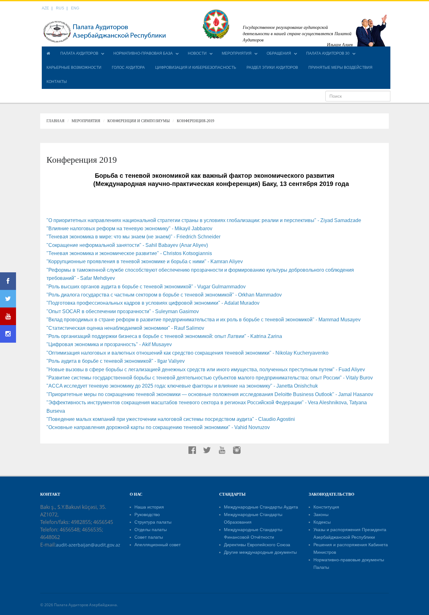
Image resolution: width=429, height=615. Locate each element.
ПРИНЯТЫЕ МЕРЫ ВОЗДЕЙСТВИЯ (340, 67)
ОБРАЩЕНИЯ (279, 53)
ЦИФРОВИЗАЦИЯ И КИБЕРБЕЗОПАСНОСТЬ (195, 67)
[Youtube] (8, 316)
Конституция (326, 506)
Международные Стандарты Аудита (261, 506)
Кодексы (322, 522)
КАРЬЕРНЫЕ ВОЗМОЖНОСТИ (73, 67)
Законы (321, 514)
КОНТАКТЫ (56, 81)
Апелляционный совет (157, 544)
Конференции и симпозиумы (138, 121)
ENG (75, 8)
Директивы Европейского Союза (257, 544)
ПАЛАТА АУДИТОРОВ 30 (328, 53)
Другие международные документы (260, 552)
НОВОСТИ (197, 53)
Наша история (149, 506)
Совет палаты (148, 537)
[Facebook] (8, 281)
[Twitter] (8, 299)
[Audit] (104, 31)
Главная (55, 121)
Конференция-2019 (195, 121)
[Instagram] (8, 334)
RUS (60, 8)
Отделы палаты (150, 529)
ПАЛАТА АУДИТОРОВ (79, 53)
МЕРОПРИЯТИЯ (237, 53)
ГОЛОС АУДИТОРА (128, 67)
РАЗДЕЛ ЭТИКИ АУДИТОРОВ (272, 67)
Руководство (147, 514)
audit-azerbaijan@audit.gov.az (88, 545)
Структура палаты (152, 522)
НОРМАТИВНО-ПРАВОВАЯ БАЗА (143, 53)
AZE (45, 8)
